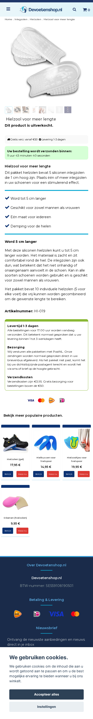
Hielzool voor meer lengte (59, 19)
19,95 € (77, 467)
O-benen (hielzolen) (15, 517)
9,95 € (15, 523)
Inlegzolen (21, 19)
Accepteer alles (46, 694)
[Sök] (74, 9)
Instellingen (46, 707)
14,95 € (46, 467)
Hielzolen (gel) (15, 459)
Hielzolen (35, 19)
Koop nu (53, 474)
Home (8, 19)
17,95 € (15, 465)
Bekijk (8, 474)
